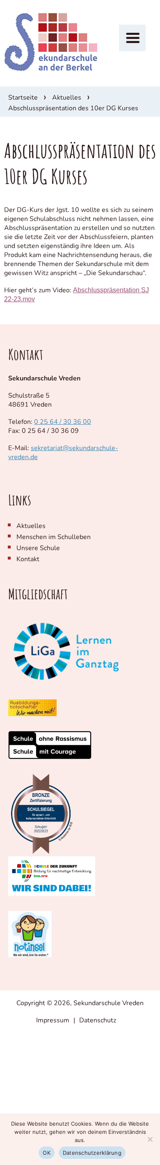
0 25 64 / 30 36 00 (62, 421)
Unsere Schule (38, 548)
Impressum (52, 1020)
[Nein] (150, 1139)
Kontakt (27, 559)
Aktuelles (66, 97)
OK (46, 1152)
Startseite (23, 97)
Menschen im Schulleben (53, 537)
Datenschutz (97, 1020)
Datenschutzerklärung (92, 1152)
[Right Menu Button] (132, 38)
